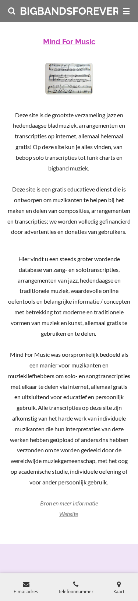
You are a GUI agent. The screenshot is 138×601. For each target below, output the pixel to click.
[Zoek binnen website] (12, 11)
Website (68, 513)
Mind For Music (69, 41)
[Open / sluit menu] (126, 11)
